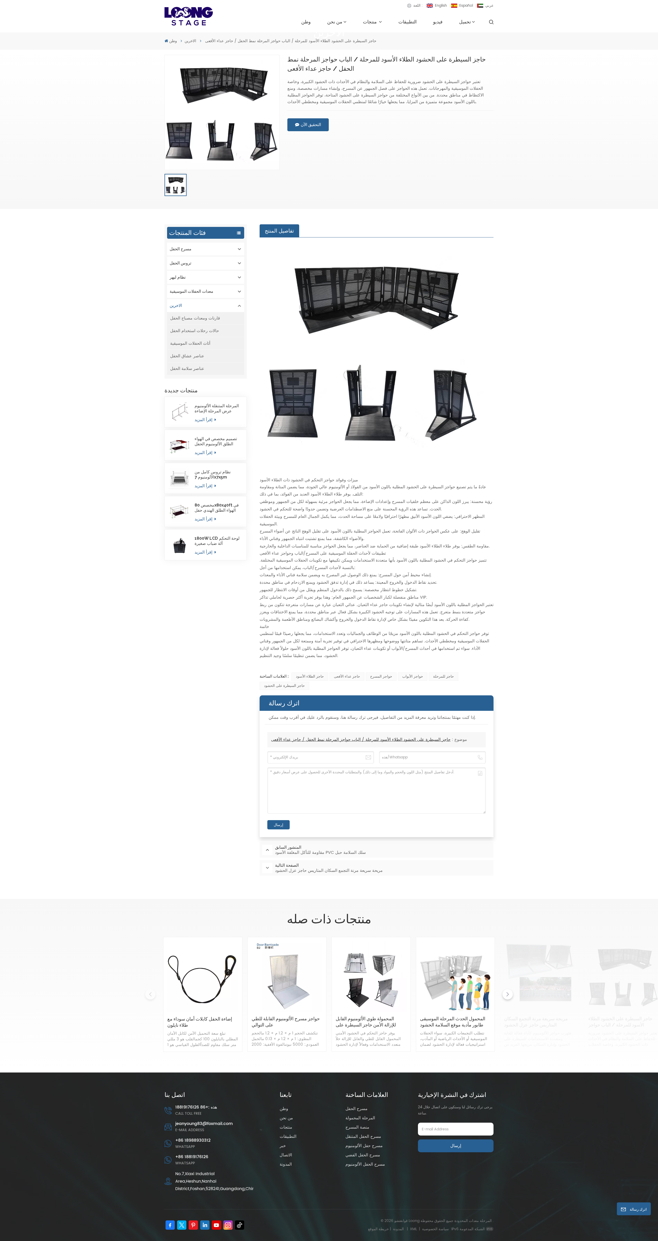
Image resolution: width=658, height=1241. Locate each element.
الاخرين (190, 41)
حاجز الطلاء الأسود (310, 676)
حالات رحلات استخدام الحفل (194, 330)
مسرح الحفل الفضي (362, 1155)
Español (466, 5)
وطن (306, 21)
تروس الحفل (180, 263)
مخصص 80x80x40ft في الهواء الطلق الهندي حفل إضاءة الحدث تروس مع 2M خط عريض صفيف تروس (217, 508)
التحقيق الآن (311, 124)
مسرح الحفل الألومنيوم (365, 1164)
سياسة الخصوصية (435, 1229)
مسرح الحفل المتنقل (363, 1136)
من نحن (334, 21)
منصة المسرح (357, 1127)
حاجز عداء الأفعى (347, 676)
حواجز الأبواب (412, 676)
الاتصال (286, 1155)
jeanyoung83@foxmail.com (204, 1124)
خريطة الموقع (387, 1229)
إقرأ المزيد (204, 419)
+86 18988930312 (193, 1140)
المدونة (286, 1164)
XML (413, 1229)
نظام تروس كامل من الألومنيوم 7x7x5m (213, 474)
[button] (507, 994)
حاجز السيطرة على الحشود (284, 686)
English (441, 5)
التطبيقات (407, 21)
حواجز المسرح (381, 676)
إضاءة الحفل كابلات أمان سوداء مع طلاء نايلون (199, 1022)
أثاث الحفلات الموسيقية (190, 343)
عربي (489, 5)
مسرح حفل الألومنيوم (364, 1145)
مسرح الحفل (180, 248)
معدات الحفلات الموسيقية (191, 291)
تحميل (465, 21)
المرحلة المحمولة (360, 1118)
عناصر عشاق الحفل (187, 356)
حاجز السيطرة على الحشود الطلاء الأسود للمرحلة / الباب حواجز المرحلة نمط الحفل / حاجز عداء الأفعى (361, 739)
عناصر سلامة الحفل (187, 368)
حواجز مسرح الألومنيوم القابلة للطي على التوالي (286, 1021)
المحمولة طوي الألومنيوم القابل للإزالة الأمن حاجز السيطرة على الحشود (366, 1022)
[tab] (279, 230)
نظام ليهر (178, 277)
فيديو (438, 21)
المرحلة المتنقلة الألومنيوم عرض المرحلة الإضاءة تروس (217, 408)
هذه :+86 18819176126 (196, 1107)
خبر (283, 1145)
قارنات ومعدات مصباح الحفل (195, 318)
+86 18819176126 (191, 1157)
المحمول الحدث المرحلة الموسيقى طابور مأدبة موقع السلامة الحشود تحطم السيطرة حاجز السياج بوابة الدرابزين (452, 1022)
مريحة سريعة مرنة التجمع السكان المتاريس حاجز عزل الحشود (536, 1021)
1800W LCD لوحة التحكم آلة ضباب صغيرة (217, 541)
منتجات (370, 21)
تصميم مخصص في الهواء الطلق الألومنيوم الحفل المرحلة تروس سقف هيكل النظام (217, 441)
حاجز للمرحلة (443, 676)
